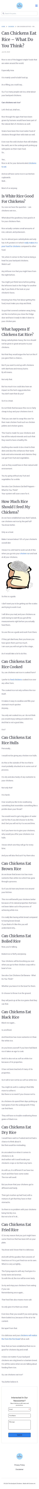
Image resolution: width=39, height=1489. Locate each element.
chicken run (25, 553)
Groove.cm (32, 1483)
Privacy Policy (19, 1465)
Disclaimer (19, 1469)
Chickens (11, 26)
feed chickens (16, 679)
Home (3, 26)
